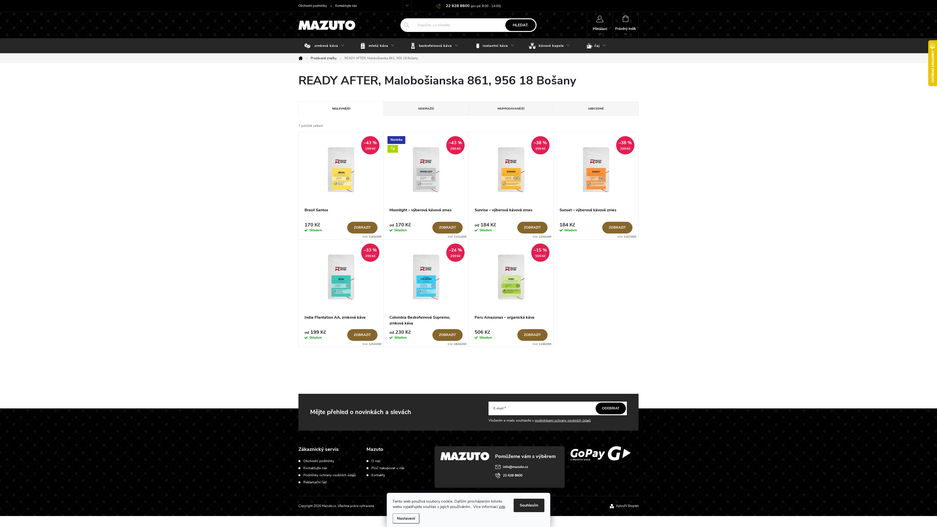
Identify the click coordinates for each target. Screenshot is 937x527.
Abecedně (596, 109)
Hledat (520, 25)
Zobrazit (362, 227)
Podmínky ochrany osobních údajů (329, 475)
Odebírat (611, 408)
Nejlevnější (341, 109)
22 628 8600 (512, 475)
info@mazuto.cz (515, 467)
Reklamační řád (314, 482)
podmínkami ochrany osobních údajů (563, 420)
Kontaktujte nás (346, 6)
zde (502, 506)
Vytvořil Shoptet (627, 506)
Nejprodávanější (511, 109)
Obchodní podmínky (312, 6)
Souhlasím (529, 505)
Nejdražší (426, 109)
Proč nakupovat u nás (388, 468)
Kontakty (378, 475)
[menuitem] (325, 45)
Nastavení (406, 518)
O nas (375, 461)
